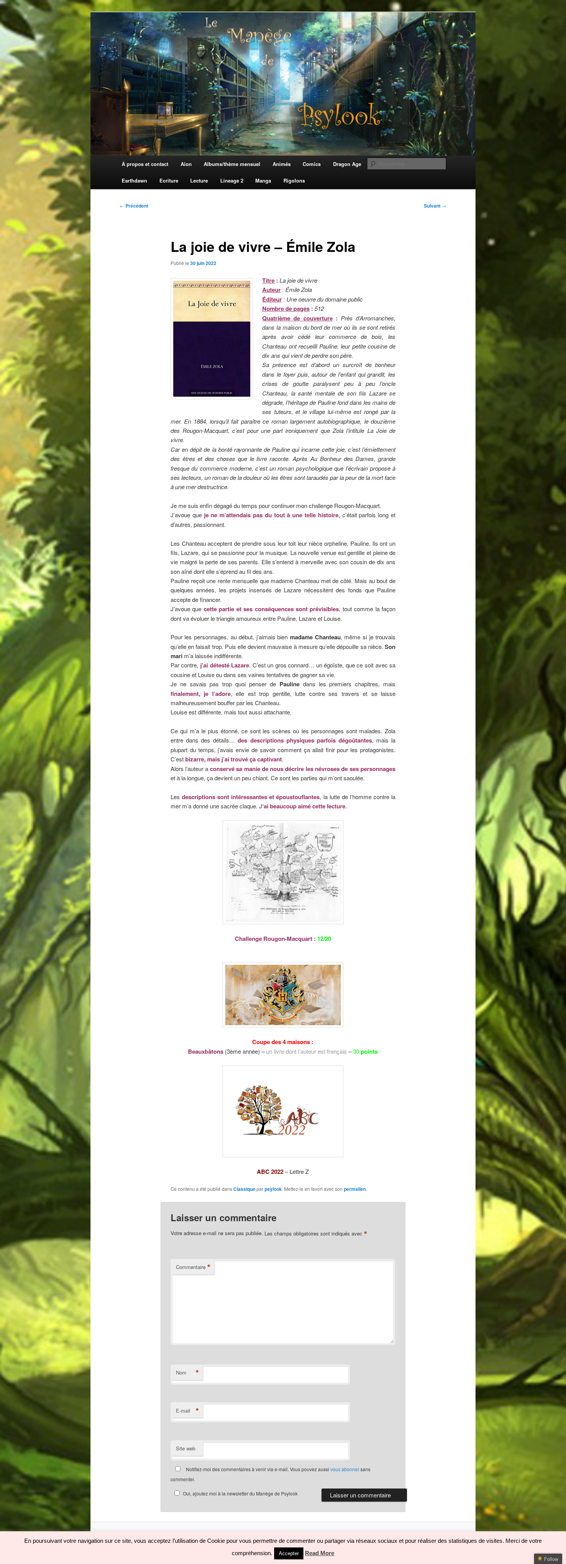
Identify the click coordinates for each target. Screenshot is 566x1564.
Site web (185, 1448)
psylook (273, 1188)
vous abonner (344, 1469)
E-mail (187, 1411)
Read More (319, 1553)
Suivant (435, 205)
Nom (187, 1372)
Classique (244, 1188)
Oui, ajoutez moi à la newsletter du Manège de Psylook (240, 1493)
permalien (355, 1188)
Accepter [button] (289, 1553)
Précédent (134, 205)
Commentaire (193, 1267)
